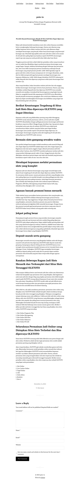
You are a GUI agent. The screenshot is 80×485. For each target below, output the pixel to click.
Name (18, 430)
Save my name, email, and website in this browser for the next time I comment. (39, 453)
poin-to (40, 17)
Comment (19, 411)
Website (18, 445)
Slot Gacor (41, 388)
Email (18, 437)
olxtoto (43, 477)
